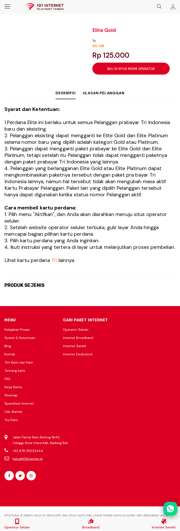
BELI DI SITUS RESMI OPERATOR (131, 69)
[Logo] (44, 6)
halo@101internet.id (27, 459)
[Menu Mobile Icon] (7, 6)
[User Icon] (173, 6)
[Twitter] (20, 475)
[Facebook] (9, 475)
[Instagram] (31, 475)
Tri (94, 41)
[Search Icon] (159, 6)
